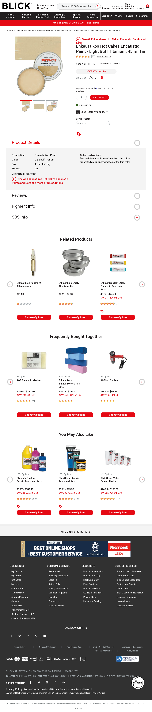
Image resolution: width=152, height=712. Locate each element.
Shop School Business (129, 6)
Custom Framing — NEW (23, 618)
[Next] (142, 284)
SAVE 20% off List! (26, 395)
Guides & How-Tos (92, 592)
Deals (130, 16)
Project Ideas (89, 597)
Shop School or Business (129, 571)
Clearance (143, 16)
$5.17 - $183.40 (25, 489)
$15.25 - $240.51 (68, 391)
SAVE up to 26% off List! (70, 395)
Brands (105, 16)
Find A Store (17, 588)
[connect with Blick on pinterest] (36, 637)
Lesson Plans (123, 601)
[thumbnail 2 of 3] (39, 106)
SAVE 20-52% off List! (27, 493)
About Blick (16, 605)
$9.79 (94, 78)
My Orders (16, 575)
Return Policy (55, 584)
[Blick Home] (17, 6)
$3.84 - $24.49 (108, 294)
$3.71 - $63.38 (66, 489)
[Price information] (79, 134)
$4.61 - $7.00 (66, 294)
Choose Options (34, 317)
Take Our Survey (56, 605)
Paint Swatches (91, 584)
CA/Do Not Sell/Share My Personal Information (103, 649)
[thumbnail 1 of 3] (26, 106)
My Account (17, 571)
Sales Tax (53, 580)
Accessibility (44, 689)
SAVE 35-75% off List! (69, 493)
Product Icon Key (91, 575)
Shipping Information (59, 575)
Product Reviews (91, 588)
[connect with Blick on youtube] (45, 637)
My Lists (15, 584)
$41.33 (20, 294)
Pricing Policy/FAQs (58, 588)
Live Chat (53, 597)
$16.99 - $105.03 (109, 489)
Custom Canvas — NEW (22, 614)
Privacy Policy (19, 647)
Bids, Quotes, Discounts (128, 580)
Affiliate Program (19, 597)
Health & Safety (91, 580)
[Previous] (10, 284)
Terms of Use (30, 689)
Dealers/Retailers (125, 605)
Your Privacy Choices (75, 647)
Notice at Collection (47, 647)
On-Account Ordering (127, 584)
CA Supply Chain (59, 693)
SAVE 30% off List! (96, 71)
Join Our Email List (20, 609)
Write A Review (104, 56)
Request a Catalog (92, 601)
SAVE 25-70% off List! (111, 493)
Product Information (93, 571)
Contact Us (54, 601)
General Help (55, 571)
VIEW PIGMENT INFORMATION (24, 174)
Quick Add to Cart (125, 575)
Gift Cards (16, 580)
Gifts (120, 16)
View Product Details (109, 64)
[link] (43, 8)
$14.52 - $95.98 (108, 391)
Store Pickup (17, 592)
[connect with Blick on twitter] (20, 637)
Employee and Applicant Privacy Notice (132, 649)
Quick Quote (123, 588)
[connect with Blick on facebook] (11, 637)
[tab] (76, 142)
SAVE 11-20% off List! (111, 298)
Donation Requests (58, 592)
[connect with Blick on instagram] (28, 637)
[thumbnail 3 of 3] (52, 106)
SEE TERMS (93, 22)
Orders (140, 8)
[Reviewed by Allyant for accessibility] (138, 683)
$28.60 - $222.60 (26, 391)
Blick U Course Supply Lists (130, 592)
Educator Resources (127, 597)
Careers (15, 601)
